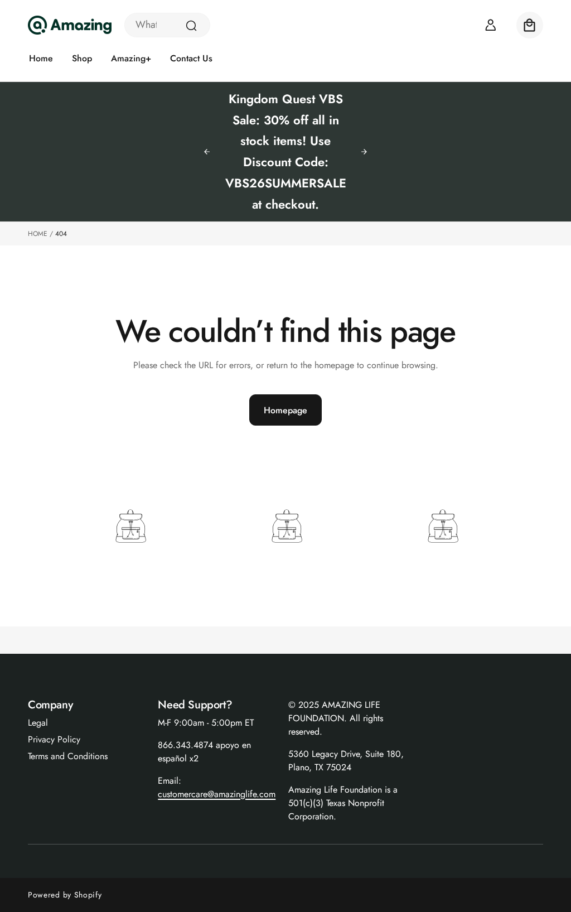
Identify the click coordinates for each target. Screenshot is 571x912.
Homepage (285, 410)
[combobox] (167, 25)
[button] (529, 25)
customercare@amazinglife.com (216, 794)
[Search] (191, 25)
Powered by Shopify (65, 894)
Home (37, 234)
